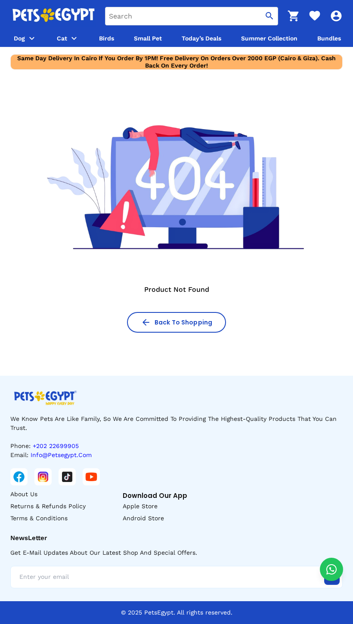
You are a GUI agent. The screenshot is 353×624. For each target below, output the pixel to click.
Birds (106, 38)
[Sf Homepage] (53, 16)
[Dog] (32, 38)
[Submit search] (269, 16)
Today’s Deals (201, 38)
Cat (62, 38)
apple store (140, 506)
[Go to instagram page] (43, 476)
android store (143, 518)
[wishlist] (314, 15)
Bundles (329, 38)
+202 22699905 (56, 445)
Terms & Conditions (39, 518)
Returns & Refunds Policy (48, 506)
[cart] (293, 15)
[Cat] (74, 38)
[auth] (336, 15)
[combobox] (191, 16)
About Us (23, 494)
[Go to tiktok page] (67, 476)
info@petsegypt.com (61, 454)
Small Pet (148, 38)
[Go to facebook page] (19, 476)
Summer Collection (269, 38)
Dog (19, 38)
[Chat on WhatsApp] (331, 569)
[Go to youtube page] (91, 476)
